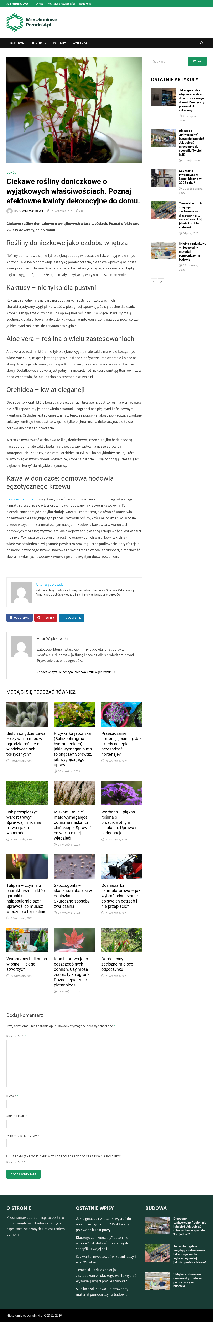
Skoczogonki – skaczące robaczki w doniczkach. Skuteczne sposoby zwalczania (73, 896)
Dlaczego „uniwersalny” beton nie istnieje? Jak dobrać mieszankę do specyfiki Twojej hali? (191, 142)
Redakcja (85, 3)
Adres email (16, 1116)
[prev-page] (154, 281)
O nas (39, 3)
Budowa (17, 43)
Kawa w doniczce (19, 499)
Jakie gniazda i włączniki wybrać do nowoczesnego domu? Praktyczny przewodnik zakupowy (192, 100)
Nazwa (12, 1096)
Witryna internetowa (23, 1135)
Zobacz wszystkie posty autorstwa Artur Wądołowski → (76, 672)
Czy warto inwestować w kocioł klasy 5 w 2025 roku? (190, 177)
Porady (59, 43)
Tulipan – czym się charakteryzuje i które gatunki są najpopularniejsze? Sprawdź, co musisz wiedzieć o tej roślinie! (26, 898)
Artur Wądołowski (33, 211)
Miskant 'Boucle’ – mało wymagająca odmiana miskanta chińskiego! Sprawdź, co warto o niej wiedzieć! (73, 825)
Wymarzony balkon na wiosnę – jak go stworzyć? (26, 964)
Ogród (36, 43)
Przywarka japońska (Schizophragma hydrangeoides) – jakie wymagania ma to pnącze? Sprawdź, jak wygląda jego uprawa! (73, 749)
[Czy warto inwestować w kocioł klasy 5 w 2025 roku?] (163, 171)
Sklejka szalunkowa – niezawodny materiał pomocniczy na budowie (188, 1280)
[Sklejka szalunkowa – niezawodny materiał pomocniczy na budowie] (163, 244)
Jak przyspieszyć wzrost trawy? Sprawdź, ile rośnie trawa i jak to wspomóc (23, 822)
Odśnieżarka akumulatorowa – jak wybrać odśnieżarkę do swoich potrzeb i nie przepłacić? (120, 896)
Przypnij (48, 617)
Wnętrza (80, 43)
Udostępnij (22, 617)
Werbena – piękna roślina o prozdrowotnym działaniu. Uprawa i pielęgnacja (118, 822)
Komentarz (16, 1036)
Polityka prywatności (61, 3)
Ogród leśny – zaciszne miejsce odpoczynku (117, 964)
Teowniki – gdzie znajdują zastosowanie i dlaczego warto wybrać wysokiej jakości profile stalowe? (190, 215)
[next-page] (161, 281)
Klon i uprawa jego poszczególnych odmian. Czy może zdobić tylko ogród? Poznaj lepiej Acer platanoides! (71, 971)
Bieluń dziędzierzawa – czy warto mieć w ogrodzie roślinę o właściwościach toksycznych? (26, 744)
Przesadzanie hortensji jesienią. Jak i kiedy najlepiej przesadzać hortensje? (121, 744)
